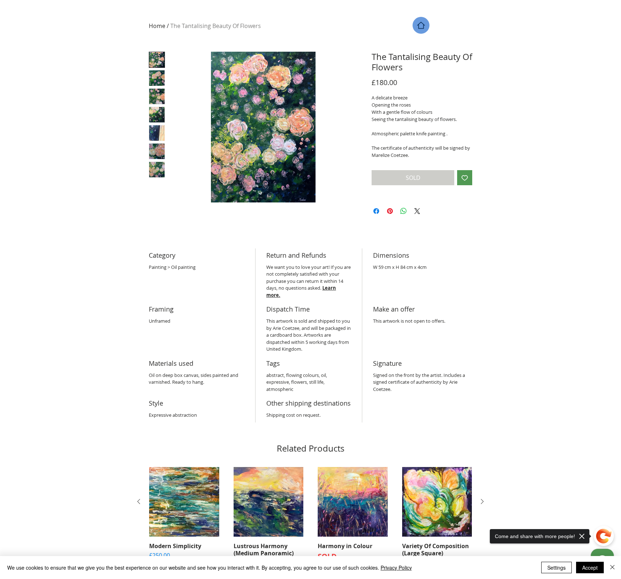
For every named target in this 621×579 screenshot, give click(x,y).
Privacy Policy (396, 567)
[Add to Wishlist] (464, 177)
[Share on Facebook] (376, 211)
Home (157, 26)
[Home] (421, 25)
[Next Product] (482, 501)
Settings (556, 567)
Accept (590, 567)
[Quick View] (184, 502)
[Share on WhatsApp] (403, 211)
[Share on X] (417, 211)
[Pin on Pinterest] (390, 211)
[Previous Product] (138, 501)
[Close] (612, 567)
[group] (310, 518)
